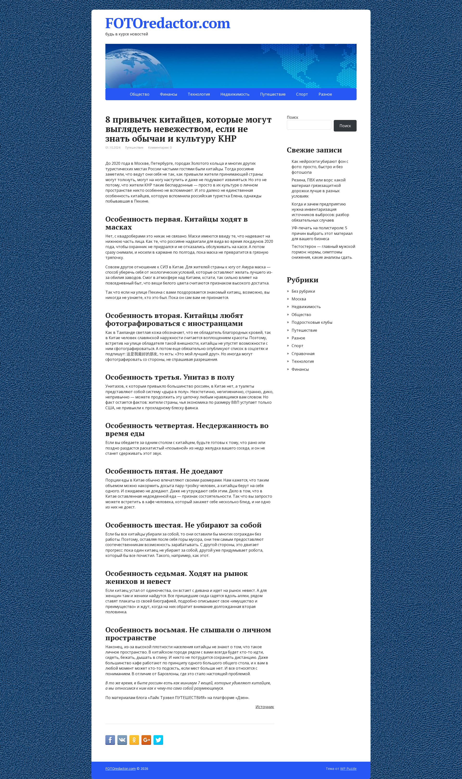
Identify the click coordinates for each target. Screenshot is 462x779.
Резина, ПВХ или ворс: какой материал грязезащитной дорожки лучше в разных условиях (319, 188)
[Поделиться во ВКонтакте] (122, 740)
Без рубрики (303, 291)
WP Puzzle (348, 768)
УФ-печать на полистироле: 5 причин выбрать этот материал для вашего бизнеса (322, 233)
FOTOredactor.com (167, 23)
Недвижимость (235, 94)
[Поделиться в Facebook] (110, 740)
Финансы (168, 94)
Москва (299, 299)
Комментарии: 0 (160, 147)
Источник (265, 706)
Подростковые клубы (312, 322)
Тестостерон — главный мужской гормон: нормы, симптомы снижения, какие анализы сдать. (323, 252)
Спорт (302, 94)
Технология (199, 94)
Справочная (303, 353)
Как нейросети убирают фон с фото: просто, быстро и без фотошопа (320, 167)
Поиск (292, 117)
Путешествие (273, 94)
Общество (139, 94)
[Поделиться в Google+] (146, 740)
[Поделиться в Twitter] (158, 740)
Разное (325, 94)
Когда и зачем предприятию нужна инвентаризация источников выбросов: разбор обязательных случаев (320, 212)
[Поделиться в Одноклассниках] (134, 740)
